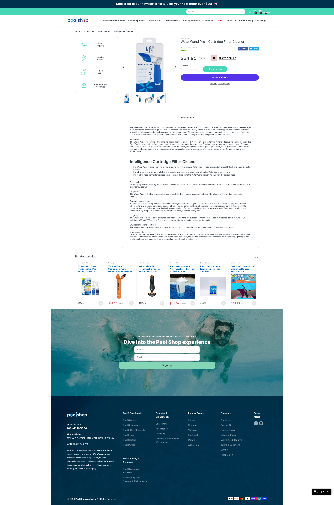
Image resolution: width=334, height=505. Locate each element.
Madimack (193, 435)
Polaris (191, 440)
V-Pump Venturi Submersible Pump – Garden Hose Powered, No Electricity (120, 269)
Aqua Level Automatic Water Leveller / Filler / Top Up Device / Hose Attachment (182, 269)
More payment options (220, 83)
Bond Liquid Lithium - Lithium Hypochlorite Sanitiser (210, 268)
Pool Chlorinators (132, 425)
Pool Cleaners (130, 420)
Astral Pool (193, 445)
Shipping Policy (228, 435)
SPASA (224, 450)
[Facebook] (256, 423)
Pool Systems (186, 38)
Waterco (192, 430)
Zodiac (191, 420)
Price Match (227, 454)
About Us (225, 420)
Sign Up (167, 365)
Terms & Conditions (230, 445)
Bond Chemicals (206, 263)
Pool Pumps (129, 445)
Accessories (162, 428)
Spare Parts (162, 423)
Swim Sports (236, 263)
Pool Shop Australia (85, 499)
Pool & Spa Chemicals (134, 430)
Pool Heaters (129, 440)
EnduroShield (83, 263)
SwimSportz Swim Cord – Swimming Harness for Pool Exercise (242, 268)
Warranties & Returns (231, 440)
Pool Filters (128, 435)
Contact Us (226, 425)
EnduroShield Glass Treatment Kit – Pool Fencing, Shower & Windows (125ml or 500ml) (90, 269)
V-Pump (111, 263)
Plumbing (160, 433)
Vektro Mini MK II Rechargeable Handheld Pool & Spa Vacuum (150, 268)
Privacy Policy (228, 430)
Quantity (184, 66)
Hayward (192, 425)
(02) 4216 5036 (77, 428)
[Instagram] (261, 423)
